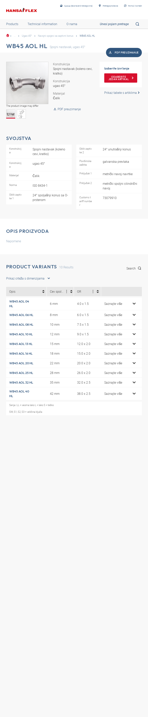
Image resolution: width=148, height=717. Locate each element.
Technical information (42, 24)
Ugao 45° (27, 35)
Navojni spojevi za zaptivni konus (55, 35)
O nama (71, 24)
